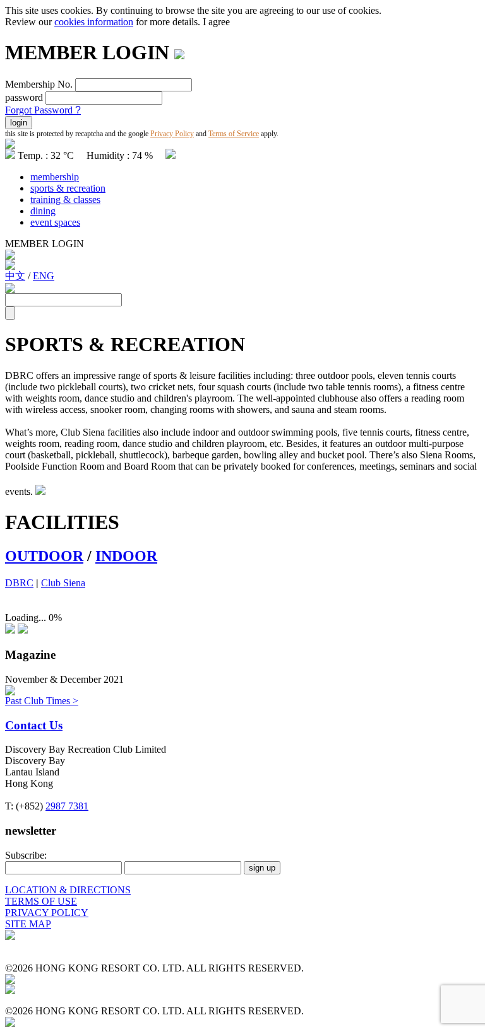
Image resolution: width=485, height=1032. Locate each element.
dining (43, 211)
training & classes (65, 199)
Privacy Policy (172, 133)
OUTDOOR (44, 556)
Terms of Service (233, 133)
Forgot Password (43, 110)
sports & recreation (67, 188)
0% (55, 617)
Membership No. (39, 84)
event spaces (55, 222)
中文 (15, 275)
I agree (216, 21)
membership (54, 176)
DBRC (19, 582)
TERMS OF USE (41, 901)
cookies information (93, 21)
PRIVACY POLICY (46, 912)
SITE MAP (28, 924)
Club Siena (63, 582)
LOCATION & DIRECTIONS (68, 889)
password (24, 97)
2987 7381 (66, 806)
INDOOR (126, 556)
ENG (43, 275)
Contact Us (34, 725)
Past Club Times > (41, 700)
